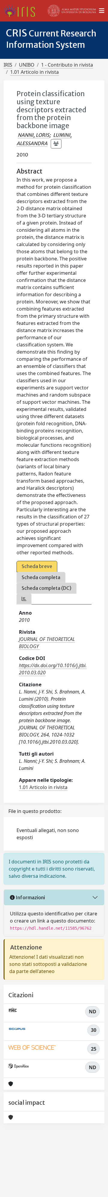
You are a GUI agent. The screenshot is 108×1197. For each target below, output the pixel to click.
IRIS (8, 65)
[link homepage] (22, 11)
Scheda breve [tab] (37, 566)
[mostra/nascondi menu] (101, 11)
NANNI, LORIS (33, 135)
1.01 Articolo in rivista (34, 72)
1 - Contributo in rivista (67, 65)
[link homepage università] (72, 11)
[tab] (24, 598)
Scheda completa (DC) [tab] (46, 588)
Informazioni (30, 897)
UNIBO (26, 65)
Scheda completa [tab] (41, 577)
